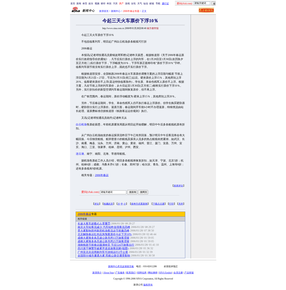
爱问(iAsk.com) (90, 192)
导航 (158, 3)
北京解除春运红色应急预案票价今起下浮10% (105, 234)
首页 (72, 3)
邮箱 (151, 3)
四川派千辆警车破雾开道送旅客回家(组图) (103, 248)
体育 (84, 3)
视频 (97, 3)
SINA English (165, 272)
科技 (109, 3)
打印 (171, 203)
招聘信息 (142, 272)
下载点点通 (158, 203)
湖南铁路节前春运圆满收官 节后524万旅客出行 (106, 244)
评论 (96, 203)
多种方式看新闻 (139, 203)
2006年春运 (102, 175)
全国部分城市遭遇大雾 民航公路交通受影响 (104, 255)
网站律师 (152, 272)
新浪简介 (97, 272)
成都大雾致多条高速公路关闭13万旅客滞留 (103, 237)
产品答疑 (189, 272)
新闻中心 (115, 11)
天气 (139, 3)
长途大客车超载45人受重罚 (94, 223)
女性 (133, 3)
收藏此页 (108, 203)
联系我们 (131, 272)
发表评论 (178, 185)
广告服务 (120, 272)
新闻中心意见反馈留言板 (121, 266)
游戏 (127, 3)
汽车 (115, 3)
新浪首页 (104, 11)
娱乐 (91, 3)
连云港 (80, 153)
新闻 (78, 3)
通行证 (165, 3)
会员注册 (178, 272)
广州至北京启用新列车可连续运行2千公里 (103, 252)
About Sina (108, 272)
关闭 (180, 203)
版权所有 (148, 284)
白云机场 (81, 124)
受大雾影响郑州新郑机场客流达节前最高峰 (103, 230)
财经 (103, 3)
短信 (145, 3)
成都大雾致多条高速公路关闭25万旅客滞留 (103, 241)
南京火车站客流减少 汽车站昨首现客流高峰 (104, 227)
